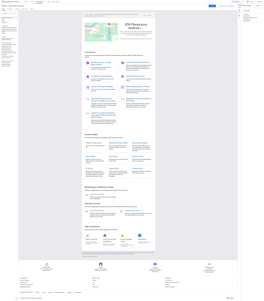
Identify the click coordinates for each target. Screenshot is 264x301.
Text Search (113, 156)
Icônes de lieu (137, 168)
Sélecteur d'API (23, 282)
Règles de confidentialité (36, 298)
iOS (93, 282)
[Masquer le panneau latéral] (16, 298)
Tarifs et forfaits (168, 280)
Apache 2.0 (148, 252)
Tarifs (32, 1)
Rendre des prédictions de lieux (138, 87)
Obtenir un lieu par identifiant (102, 87)
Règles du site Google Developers (99, 253)
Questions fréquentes (25, 280)
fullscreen (259, 5)
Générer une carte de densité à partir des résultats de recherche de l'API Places (103, 115)
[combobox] (238, 1)
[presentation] (119, 52)
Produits (26, 1)
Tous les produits (77, 292)
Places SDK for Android (16, 6)
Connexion (260, 1)
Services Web (95, 286)
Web (93, 284)
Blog (49, 1)
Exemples (17, 8)
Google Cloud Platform (59, 292)
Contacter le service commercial (226, 6)
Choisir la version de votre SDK (137, 62)
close (262, 5)
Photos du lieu (137, 156)
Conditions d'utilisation (170, 286)
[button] (9, 53)
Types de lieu (114, 168)
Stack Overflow (91, 239)
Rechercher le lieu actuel (135, 76)
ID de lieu (89, 168)
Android (4, 6)
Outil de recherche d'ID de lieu (26, 284)
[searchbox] (9, 13)
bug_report (257, 5)
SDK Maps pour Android (25, 286)
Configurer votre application (101, 76)
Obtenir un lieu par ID (94, 143)
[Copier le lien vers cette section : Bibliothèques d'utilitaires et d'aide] (115, 187)
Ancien (31, 8)
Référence (10, 8)
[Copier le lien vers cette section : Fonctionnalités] (99, 134)
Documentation (39, 1)
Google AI (69, 292)
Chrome (43, 292)
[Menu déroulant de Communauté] (60, 1)
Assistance (142, 239)
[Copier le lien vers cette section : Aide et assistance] (102, 227)
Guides (3, 8)
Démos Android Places (97, 210)
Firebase (50, 292)
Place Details (90, 156)
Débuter (212, 6)
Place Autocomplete (139, 143)
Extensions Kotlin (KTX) (97, 194)
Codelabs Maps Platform (132, 210)
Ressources (25, 8)
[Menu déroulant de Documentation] (44, 1)
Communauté (55, 1)
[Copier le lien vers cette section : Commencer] (97, 52)
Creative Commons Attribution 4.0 (118, 252)
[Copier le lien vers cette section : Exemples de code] (102, 203)
